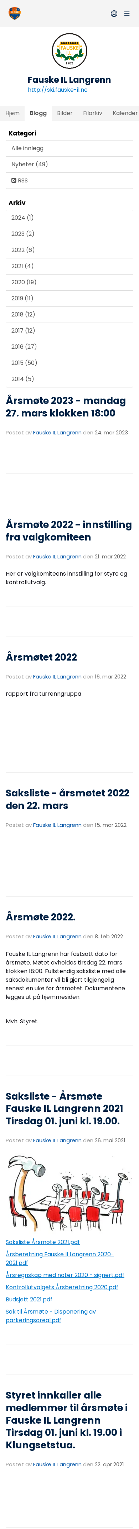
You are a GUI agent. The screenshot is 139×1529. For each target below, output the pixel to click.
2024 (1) (22, 218)
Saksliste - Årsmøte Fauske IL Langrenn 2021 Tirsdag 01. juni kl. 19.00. (64, 1109)
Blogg (38, 113)
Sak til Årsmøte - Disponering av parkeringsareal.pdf (51, 1315)
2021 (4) (22, 266)
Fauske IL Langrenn (57, 432)
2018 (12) (23, 314)
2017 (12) (23, 331)
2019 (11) (22, 298)
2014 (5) (22, 379)
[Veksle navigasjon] (126, 13)
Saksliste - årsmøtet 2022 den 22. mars (67, 799)
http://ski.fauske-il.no (58, 90)
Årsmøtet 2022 (41, 657)
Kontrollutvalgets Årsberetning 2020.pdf (62, 1287)
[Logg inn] (114, 13)
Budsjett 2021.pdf (29, 1299)
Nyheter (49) (29, 164)
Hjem (12, 113)
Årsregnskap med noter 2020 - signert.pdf (65, 1275)
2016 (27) (24, 347)
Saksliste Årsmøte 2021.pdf (43, 1242)
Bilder (65, 113)
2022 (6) (23, 250)
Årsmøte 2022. (41, 917)
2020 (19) (24, 282)
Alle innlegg (27, 148)
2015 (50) (24, 363)
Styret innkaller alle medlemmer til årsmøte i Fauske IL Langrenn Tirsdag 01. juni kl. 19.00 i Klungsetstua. (67, 1420)
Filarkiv (92, 113)
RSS (22, 180)
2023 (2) (23, 234)
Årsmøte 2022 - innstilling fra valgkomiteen (69, 531)
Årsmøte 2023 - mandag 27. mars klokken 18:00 (66, 407)
